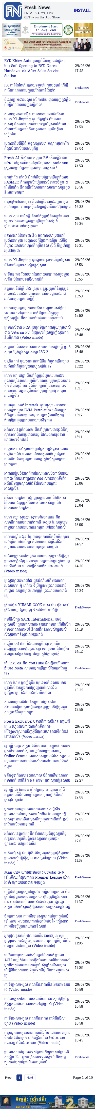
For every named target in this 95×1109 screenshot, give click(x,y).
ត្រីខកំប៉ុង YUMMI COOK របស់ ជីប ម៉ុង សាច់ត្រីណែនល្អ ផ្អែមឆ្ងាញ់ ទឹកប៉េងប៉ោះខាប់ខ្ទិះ (36, 608)
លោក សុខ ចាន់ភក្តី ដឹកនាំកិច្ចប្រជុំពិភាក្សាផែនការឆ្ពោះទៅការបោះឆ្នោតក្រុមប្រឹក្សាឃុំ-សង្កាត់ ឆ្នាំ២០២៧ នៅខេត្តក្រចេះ (36, 221)
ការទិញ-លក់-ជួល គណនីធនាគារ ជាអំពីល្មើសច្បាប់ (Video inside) (34, 1021)
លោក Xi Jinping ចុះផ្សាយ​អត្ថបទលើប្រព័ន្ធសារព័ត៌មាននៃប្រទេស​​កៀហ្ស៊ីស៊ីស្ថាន (37, 263)
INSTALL (82, 11)
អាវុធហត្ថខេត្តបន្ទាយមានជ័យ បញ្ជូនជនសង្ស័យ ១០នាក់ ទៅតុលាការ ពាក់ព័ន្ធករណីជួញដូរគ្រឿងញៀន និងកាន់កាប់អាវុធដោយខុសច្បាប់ (35, 313)
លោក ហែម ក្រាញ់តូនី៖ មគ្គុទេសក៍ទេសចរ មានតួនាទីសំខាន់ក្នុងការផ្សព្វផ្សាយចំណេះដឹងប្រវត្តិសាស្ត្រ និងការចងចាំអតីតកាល (35, 688)
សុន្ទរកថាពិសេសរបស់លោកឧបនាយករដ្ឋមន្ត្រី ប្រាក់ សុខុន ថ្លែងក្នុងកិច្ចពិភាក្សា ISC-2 (37, 350)
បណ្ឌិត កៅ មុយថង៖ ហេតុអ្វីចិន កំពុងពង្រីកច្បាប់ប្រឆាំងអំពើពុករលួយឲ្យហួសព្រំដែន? (36, 364)
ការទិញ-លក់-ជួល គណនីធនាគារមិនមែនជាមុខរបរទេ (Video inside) (37, 987)
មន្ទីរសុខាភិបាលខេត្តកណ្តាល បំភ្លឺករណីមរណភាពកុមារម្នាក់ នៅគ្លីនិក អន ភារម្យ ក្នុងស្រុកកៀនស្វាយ (37, 778)
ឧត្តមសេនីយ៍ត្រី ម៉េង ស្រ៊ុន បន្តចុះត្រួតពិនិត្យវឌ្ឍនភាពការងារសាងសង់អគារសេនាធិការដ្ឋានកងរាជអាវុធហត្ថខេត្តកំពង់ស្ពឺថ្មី (36, 294)
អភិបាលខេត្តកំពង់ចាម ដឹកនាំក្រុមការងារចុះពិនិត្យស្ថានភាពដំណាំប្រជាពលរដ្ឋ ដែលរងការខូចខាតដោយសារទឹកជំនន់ (36, 435)
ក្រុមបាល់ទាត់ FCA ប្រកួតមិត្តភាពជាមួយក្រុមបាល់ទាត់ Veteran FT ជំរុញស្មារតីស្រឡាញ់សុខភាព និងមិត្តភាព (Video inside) (37, 333)
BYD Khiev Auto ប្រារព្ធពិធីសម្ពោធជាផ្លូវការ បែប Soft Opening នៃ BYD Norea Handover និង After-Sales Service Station (35, 68)
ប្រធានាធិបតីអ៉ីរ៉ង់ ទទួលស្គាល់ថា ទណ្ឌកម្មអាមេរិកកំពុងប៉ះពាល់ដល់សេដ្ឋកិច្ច (36, 146)
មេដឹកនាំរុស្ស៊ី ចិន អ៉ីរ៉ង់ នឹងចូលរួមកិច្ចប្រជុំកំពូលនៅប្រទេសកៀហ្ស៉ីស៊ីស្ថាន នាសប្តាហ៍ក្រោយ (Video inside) (37, 858)
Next (30, 1077)
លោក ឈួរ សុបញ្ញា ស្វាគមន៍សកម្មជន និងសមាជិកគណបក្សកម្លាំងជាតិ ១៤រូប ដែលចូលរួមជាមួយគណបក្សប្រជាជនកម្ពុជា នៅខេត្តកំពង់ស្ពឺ (36, 522)
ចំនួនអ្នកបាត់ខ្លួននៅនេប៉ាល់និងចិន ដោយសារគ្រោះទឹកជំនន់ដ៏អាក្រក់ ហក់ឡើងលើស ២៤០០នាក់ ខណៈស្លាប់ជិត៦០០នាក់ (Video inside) (37, 1038)
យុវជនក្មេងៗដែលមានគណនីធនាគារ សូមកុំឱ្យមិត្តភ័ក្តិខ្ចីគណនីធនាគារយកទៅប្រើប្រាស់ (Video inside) (36, 1004)
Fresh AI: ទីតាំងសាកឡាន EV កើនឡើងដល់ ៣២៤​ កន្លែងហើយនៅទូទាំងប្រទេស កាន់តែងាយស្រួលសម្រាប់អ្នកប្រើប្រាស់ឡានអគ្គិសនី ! (36, 163)
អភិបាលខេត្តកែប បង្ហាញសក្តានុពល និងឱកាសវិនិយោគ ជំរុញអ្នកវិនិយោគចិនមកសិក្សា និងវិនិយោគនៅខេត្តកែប (35, 503)
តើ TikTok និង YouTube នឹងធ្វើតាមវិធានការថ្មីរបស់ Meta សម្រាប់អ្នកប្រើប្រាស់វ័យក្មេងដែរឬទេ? (36, 668)
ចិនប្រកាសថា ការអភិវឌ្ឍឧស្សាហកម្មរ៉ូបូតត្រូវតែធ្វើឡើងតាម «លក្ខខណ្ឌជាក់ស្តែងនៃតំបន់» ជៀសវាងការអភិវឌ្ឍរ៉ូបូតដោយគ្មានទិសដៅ (36, 921)
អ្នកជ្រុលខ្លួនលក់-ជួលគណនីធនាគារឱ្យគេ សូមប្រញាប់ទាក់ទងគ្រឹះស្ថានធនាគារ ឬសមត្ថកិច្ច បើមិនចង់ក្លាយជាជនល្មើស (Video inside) (37, 941)
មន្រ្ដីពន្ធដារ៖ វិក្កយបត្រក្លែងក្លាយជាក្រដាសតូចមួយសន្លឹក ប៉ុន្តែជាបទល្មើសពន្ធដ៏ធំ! (36, 277)
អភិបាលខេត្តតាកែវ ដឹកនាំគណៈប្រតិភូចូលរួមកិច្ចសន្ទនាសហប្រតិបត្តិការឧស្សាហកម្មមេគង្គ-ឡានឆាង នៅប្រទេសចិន (35, 839)
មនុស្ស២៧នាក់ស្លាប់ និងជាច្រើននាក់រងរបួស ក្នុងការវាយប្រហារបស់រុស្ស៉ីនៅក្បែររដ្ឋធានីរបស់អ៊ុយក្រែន (37, 204)
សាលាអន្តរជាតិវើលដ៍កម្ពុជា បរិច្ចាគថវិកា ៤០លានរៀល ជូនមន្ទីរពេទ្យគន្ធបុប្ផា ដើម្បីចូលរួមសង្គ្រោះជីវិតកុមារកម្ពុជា (35, 707)
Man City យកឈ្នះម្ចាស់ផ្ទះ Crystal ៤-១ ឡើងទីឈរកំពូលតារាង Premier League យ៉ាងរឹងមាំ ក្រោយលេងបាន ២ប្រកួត (37, 877)
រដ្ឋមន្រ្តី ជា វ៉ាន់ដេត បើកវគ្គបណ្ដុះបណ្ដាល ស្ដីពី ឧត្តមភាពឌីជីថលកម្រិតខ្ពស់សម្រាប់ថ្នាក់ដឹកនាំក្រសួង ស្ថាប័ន (34, 795)
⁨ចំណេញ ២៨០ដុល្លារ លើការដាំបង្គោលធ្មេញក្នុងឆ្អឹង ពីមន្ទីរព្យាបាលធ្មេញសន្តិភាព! (37, 102)
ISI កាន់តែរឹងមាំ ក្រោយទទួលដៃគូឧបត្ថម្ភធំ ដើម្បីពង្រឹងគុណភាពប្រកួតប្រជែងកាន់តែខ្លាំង (36, 88)
